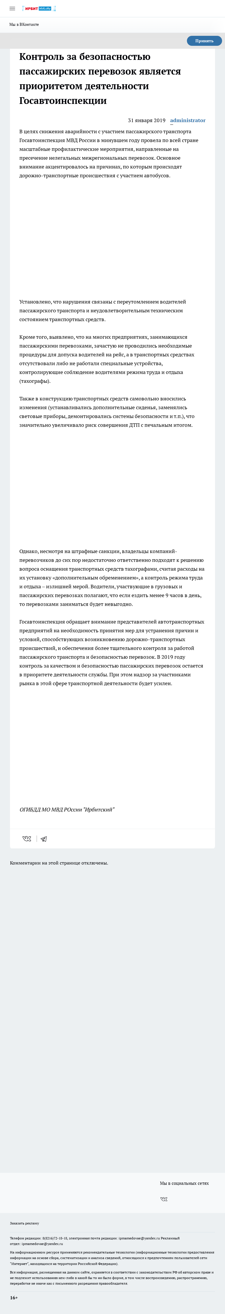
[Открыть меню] (12, 8)
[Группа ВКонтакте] (163, 1199)
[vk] (27, 839)
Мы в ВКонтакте (24, 24)
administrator (188, 120)
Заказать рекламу (24, 1223)
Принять (204, 40)
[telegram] (46, 839)
